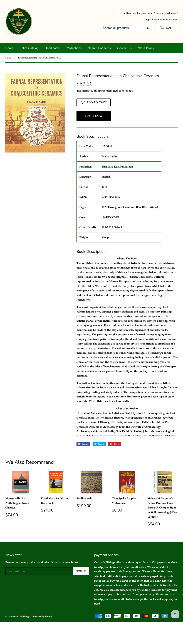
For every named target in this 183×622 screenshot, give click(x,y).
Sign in (149, 19)
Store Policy (146, 48)
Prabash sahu (110, 156)
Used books (53, 48)
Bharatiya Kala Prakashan (117, 166)
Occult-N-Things (21, 616)
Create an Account (168, 19)
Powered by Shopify (42, 616)
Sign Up (80, 571)
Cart (169, 27)
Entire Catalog (28, 48)
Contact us (124, 48)
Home (9, 48)
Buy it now (93, 115)
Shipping (99, 90)
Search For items (99, 48)
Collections (74, 48)
